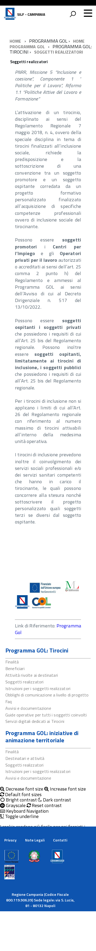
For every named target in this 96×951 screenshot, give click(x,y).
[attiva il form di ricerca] (73, 14)
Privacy (10, 840)
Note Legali (35, 840)
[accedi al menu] (88, 13)
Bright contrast (21, 800)
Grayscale (15, 805)
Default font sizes (23, 794)
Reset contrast (46, 805)
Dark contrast (56, 800)
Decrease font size (24, 789)
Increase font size (67, 789)
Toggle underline (21, 816)
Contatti (60, 840)
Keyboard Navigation (27, 811)
